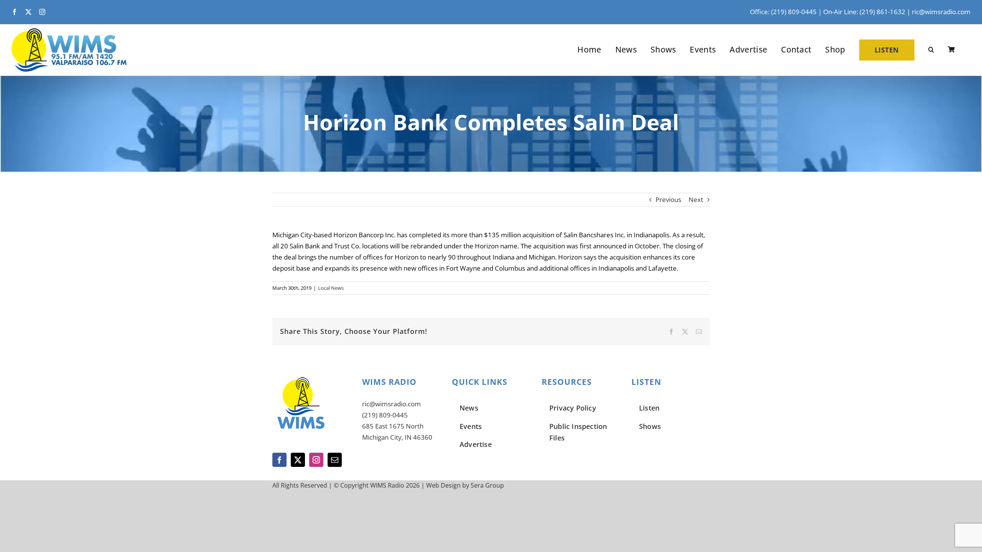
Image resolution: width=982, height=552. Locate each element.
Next (696, 199)
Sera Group (487, 485)
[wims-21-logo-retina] (69, 31)
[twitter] (28, 12)
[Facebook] (279, 460)
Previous (668, 199)
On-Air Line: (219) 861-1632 (864, 11)
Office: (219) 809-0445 (783, 11)
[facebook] (15, 12)
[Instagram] (316, 460)
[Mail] (335, 460)
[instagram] (42, 12)
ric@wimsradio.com (941, 11)
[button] (931, 49)
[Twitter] (298, 460)
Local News (331, 287)
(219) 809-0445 (385, 415)
